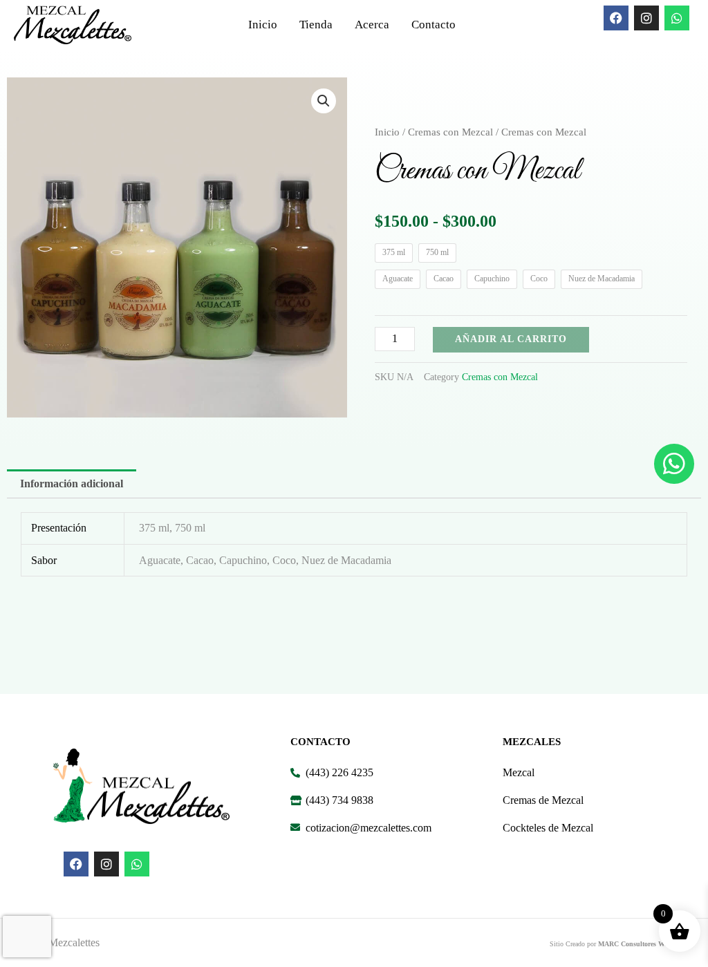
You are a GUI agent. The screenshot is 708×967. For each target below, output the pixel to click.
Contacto (433, 24)
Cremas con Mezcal (450, 132)
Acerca (372, 24)
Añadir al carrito (511, 339)
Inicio (262, 24)
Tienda (316, 24)
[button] (323, 100)
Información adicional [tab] (71, 483)
